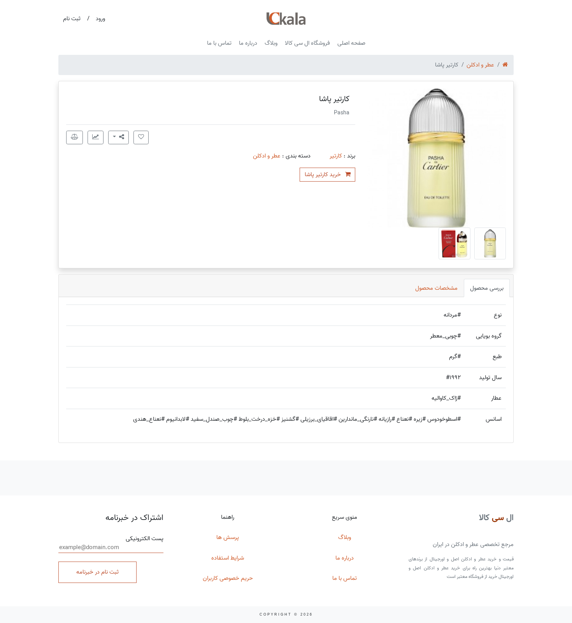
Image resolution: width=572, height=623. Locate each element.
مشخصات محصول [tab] (436, 288)
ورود (100, 18)
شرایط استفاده (227, 558)
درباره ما (248, 43)
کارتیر (336, 156)
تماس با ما (219, 43)
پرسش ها (227, 537)
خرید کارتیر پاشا (323, 174)
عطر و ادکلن (480, 65)
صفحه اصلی (351, 43)
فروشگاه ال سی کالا (307, 43)
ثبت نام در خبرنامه (97, 572)
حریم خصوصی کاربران (228, 578)
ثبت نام (72, 18)
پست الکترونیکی (144, 538)
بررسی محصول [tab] (487, 288)
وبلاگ (271, 43)
